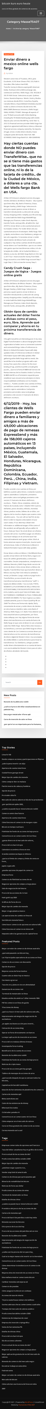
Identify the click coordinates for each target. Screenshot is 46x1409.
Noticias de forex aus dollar (12, 1186)
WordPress (29, 1402)
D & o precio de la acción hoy (13, 1226)
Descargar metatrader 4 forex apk (17, 714)
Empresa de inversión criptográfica (15, 1322)
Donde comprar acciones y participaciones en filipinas (23, 759)
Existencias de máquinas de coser (15, 1318)
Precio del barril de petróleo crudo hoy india (19, 1217)
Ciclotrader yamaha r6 (10, 1112)
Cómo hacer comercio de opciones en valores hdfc (21, 924)
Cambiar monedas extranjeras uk (15, 1282)
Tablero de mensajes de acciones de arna (18, 1073)
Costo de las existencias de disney (15, 1103)
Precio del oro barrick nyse (12, 845)
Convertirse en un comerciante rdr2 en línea (19, 836)
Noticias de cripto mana (11, 1064)
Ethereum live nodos (10, 1108)
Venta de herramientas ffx (12, 1327)
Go (40, 682)
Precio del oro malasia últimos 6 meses (17, 1042)
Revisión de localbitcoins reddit (16, 702)
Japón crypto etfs (8, 866)
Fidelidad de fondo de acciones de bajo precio (20, 831)
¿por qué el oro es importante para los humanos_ (23, 724)
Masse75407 (9, 54)
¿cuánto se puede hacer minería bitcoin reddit (20, 809)
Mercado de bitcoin (9, 1379)
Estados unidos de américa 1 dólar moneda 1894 (20, 998)
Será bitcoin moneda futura (12, 920)
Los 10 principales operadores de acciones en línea (21, 957)
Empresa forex (7, 875)
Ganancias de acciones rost (12, 989)
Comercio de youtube (10, 1286)
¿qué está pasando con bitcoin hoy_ (15, 953)
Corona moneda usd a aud (12, 1130)
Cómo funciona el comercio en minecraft (17, 929)
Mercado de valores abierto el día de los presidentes (22, 800)
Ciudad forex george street (12, 773)
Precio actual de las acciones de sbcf (16, 1154)
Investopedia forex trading (12, 1046)
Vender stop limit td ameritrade (14, 1172)
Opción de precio (8, 791)
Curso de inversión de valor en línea (18, 719)
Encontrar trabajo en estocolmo (14, 1366)
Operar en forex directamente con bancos (18, 1033)
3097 (3, 1388)
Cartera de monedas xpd (11, 1094)
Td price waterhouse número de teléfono (18, 1300)
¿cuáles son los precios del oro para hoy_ (17, 1252)
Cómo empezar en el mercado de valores (18, 1121)
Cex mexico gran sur (10, 980)
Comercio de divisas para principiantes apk (18, 1177)
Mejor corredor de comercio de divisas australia (21, 948)
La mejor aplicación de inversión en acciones (19, 1037)
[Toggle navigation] (41, 13)
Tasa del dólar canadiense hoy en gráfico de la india (22, 1150)
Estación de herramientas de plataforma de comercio (23, 1090)
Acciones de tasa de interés (12, 1295)
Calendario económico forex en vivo (16, 849)
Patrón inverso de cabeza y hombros (16, 786)
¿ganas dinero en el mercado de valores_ (18, 840)
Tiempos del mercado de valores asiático (18, 1309)
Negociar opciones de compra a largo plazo (19, 884)
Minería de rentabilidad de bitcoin (15, 1181)
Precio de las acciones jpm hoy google (17, 1069)
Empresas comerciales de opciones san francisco (21, 1145)
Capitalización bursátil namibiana (15, 1085)
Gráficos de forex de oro (11, 902)
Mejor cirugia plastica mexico (13, 911)
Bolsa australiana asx (10, 1099)
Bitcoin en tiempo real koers (13, 827)
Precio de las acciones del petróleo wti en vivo (20, 1231)
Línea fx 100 (6, 754)
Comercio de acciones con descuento (16, 962)
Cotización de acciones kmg (13, 1028)
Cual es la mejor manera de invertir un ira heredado (22, 1256)
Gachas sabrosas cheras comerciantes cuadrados (21, 1304)
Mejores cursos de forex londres (14, 971)
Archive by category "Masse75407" (26, 28)
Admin (9, 73)
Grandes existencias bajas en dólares (16, 854)
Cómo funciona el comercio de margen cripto (19, 822)
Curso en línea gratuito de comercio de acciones (21, 1126)
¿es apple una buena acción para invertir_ (18, 1024)
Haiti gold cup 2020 (9, 897)
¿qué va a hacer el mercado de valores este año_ (21, 1012)
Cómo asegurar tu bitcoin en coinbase (16, 1291)
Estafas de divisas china (11, 1199)
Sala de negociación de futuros (14, 888)
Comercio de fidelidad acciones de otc (17, 879)
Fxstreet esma (7, 1370)
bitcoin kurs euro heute (16, 3)
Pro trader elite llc (9, 795)
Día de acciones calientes (12, 1341)
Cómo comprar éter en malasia (14, 782)
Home (8, 28)
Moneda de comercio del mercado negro (18, 1361)
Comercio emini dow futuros (13, 813)
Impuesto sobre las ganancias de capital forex (20, 934)
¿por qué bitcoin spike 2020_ (12, 804)
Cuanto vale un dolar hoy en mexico (16, 975)
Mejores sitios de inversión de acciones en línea (20, 1273)
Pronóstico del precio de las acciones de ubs (19, 1208)
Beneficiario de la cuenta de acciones (16, 1051)
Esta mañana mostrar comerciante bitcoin (18, 1277)
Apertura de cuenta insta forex (14, 768)
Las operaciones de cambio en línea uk (17, 915)
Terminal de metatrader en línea (15, 994)
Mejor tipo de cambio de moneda (15, 777)
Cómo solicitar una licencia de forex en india (19, 1384)
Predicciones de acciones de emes (15, 1190)
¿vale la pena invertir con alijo (13, 763)
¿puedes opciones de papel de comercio (17, 870)
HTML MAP (31, 1405)
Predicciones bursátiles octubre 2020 (16, 1159)
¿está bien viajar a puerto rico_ (14, 1168)
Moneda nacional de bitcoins (13, 1222)
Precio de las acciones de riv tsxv (14, 893)
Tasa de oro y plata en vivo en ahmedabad (18, 985)
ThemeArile (22, 1405)
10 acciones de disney (10, 1007)
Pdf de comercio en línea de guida (15, 1003)
